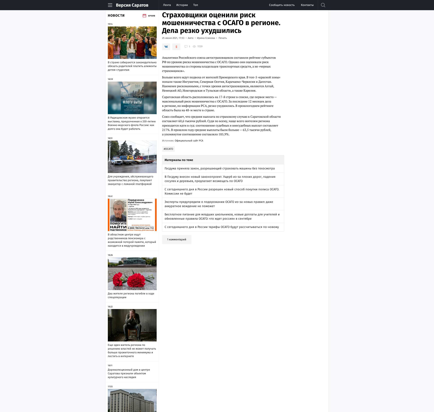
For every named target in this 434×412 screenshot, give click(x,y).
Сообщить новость (282, 5)
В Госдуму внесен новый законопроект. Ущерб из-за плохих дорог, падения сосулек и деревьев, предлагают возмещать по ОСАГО (220, 179)
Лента (167, 5)
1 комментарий (176, 239)
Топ (195, 5)
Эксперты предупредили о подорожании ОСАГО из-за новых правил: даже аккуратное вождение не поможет (219, 204)
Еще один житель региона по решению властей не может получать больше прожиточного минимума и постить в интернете (132, 350)
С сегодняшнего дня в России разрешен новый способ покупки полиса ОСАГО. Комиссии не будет (222, 191)
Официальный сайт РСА (189, 140)
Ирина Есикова (206, 38)
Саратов (132, 5)
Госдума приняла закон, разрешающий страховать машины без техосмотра (220, 168)
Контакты (307, 5)
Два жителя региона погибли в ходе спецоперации (131, 295)
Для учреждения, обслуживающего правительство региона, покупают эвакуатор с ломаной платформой (130, 180)
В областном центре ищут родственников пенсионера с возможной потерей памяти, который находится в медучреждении (132, 240)
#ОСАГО (168, 148)
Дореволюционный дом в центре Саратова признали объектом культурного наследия (129, 373)
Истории (182, 5)
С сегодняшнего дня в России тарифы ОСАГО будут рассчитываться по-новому (222, 227)
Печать (223, 38)
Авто (190, 38)
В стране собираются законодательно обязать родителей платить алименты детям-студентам (132, 66)
